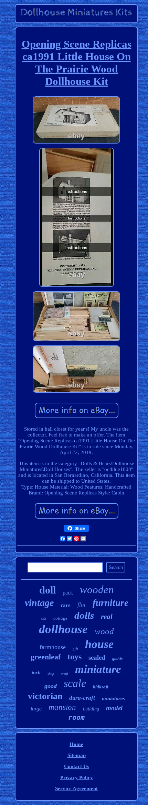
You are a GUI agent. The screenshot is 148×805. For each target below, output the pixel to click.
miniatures (113, 698)
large (36, 708)
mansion (62, 707)
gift (75, 649)
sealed (96, 657)
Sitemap (76, 755)
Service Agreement (76, 788)
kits (43, 618)
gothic (117, 658)
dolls (84, 615)
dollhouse (63, 629)
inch (36, 672)
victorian (45, 696)
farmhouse (53, 647)
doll (47, 590)
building (91, 708)
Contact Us (76, 766)
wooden (97, 589)
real (107, 616)
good (50, 686)
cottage (60, 618)
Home (76, 744)
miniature (98, 669)
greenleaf (46, 656)
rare (66, 605)
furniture (110, 603)
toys (74, 656)
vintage (39, 602)
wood (104, 631)
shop (50, 674)
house (99, 644)
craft (64, 673)
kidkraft (100, 686)
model (114, 707)
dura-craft (82, 698)
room (76, 717)
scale (75, 683)
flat (81, 604)
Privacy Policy (76, 777)
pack (68, 593)
